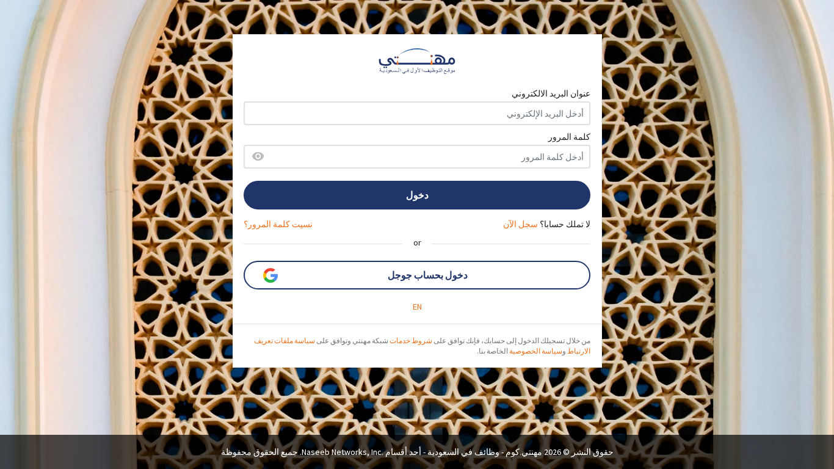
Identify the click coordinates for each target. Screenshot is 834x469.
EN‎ (417, 306)
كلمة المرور (569, 136)
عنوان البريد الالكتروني (551, 93)
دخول (417, 195)
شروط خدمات (411, 340)
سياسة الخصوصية (535, 350)
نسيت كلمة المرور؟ (278, 224)
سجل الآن (520, 224)
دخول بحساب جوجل (428, 275)
